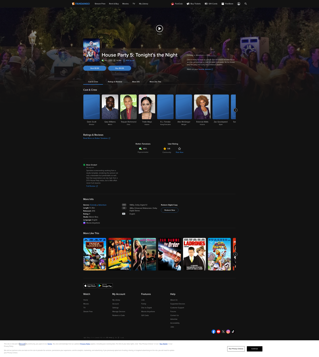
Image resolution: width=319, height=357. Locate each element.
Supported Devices (177, 304)
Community (166, 152)
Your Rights (163, 344)
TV (84, 308)
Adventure (102, 205)
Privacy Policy (85, 344)
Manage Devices (118, 311)
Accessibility (175, 323)
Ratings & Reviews (115, 82)
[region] (159, 348)
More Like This (155, 82)
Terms (49, 344)
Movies (86, 304)
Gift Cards (145, 315)
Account (115, 304)
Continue (254, 349)
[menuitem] (210, 3)
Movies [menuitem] (125, 3)
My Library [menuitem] (143, 3)
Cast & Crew (93, 82)
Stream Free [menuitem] (100, 3)
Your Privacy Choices (236, 349)
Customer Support (177, 308)
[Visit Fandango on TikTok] (233, 331)
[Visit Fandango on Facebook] (213, 331)
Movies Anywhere (148, 311)
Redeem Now (169, 210)
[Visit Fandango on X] (223, 331)
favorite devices (205, 69)
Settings (115, 308)
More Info (136, 82)
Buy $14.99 (119, 68)
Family (143, 304)
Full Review (90, 186)
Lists (143, 300)
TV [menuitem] (134, 3)
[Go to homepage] (81, 3)
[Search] (245, 3)
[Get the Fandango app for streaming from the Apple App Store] (90, 285)
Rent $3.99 (94, 68)
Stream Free (88, 311)
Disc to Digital (146, 308)
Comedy (93, 205)
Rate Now (179, 152)
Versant (22, 344)
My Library (116, 300)
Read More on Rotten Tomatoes (95, 138)
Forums (173, 311)
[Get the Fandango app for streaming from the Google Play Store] (105, 285)
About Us (173, 300)
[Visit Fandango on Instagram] (228, 331)
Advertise (173, 319)
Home (85, 300)
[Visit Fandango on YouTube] (218, 331)
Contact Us (174, 315)
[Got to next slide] (235, 110)
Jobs (172, 327)
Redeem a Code (118, 315)
